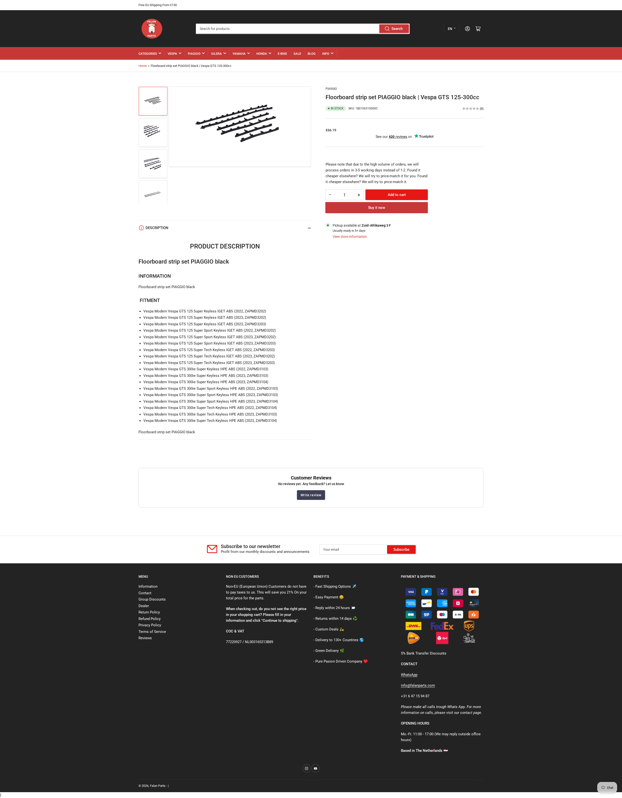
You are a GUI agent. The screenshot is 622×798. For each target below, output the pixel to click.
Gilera (216, 53)
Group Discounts (152, 599)
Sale (297, 53)
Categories (147, 53)
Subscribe (401, 549)
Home (142, 66)
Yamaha (239, 53)
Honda (261, 53)
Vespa (172, 53)
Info (325, 53)
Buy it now (376, 207)
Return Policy (149, 612)
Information (147, 586)
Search (397, 29)
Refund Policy (149, 619)
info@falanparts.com (418, 685)
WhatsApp (409, 675)
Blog (312, 53)
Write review (311, 495)
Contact (144, 593)
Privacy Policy (149, 625)
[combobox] (302, 29)
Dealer (143, 606)
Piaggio (194, 53)
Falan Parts (157, 786)
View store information (350, 237)
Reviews (145, 638)
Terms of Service (152, 632)
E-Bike (282, 53)
